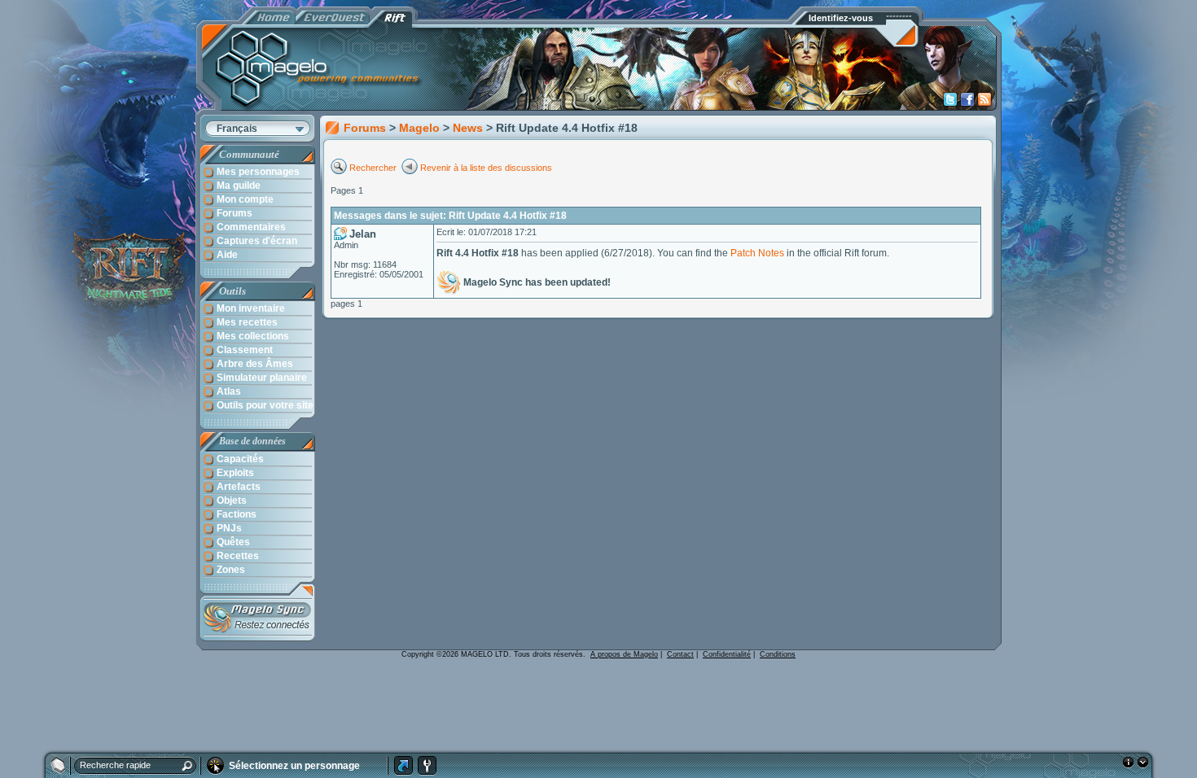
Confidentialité (727, 654)
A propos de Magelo (624, 654)
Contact (680, 654)
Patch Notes (757, 253)
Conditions (778, 654)
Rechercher (374, 168)
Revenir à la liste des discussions (486, 168)
